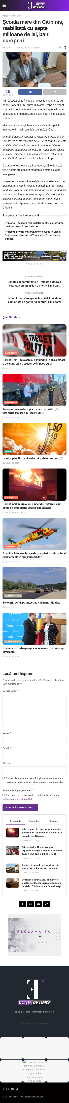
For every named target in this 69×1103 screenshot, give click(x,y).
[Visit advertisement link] (34, 256)
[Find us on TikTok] (17, 1089)
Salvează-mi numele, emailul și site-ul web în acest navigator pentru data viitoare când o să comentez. (35, 780)
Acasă (5, 16)
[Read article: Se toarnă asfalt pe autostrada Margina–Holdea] (34, 583)
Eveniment (11, 353)
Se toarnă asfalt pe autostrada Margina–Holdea (31, 602)
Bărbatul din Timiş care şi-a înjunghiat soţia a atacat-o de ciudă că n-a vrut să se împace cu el (42, 850)
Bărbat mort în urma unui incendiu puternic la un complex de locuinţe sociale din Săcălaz (42, 832)
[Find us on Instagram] (30, 904)
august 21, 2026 (11, 562)
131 (24, 512)
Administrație (17, 16)
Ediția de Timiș (11, 1097)
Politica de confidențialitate (19, 799)
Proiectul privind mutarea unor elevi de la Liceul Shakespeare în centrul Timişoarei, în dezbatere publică (33, 235)
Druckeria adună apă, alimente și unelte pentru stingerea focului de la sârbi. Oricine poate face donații (41, 883)
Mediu (8, 452)
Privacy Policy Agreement (18, 790)
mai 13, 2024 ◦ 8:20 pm (28, 47)
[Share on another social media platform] (54, 92)
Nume (7, 733)
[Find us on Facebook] (22, 904)
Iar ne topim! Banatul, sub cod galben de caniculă (32, 458)
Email (7, 748)
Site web (7, 763)
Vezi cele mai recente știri (34, 1023)
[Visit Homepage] (37, 5)
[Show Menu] (4, 5)
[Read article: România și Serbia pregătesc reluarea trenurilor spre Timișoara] (34, 629)
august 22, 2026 (11, 368)
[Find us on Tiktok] (46, 904)
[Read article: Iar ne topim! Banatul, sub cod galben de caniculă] (34, 439)
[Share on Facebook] (30, 92)
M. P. (8, 47)
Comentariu (10, 690)
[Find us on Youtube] (38, 904)
